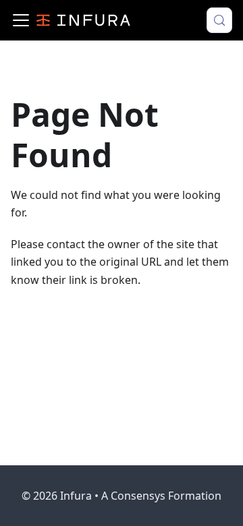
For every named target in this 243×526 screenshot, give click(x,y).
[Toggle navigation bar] (21, 20)
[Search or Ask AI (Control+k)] (219, 20)
